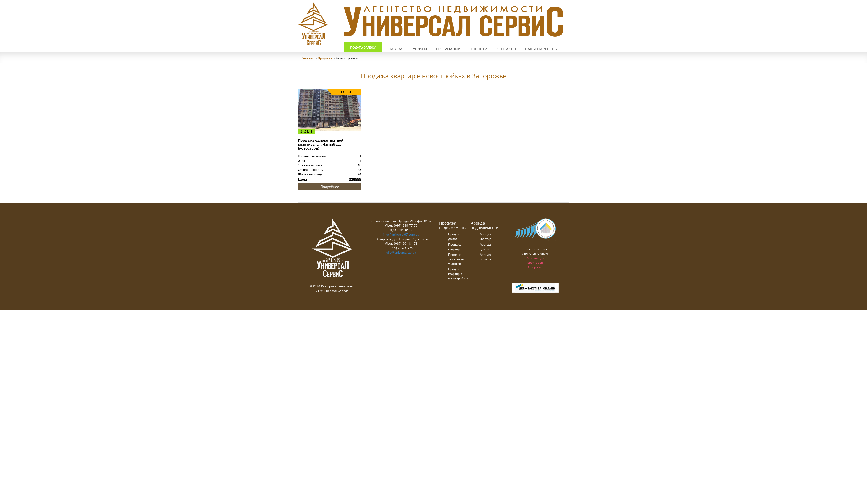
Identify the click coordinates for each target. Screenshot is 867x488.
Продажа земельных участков (456, 259)
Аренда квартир (485, 236)
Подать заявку (363, 47)
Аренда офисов (485, 256)
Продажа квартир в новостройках (458, 273)
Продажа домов (454, 236)
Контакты (506, 49)
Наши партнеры (541, 49)
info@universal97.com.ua (401, 234)
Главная (395, 49)
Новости (478, 49)
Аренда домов (485, 246)
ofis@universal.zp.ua (401, 252)
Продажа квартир (454, 246)
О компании (448, 49)
